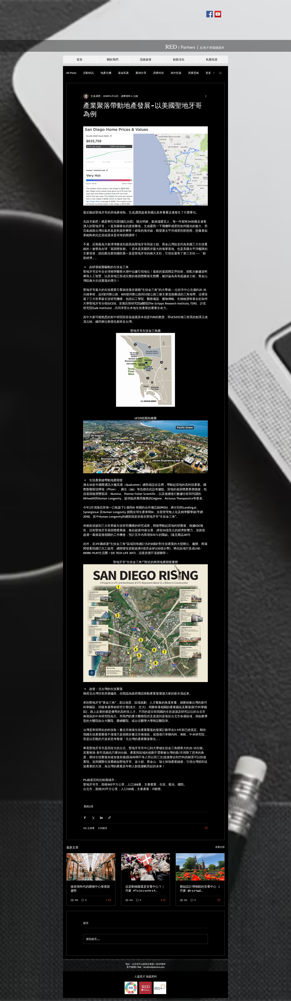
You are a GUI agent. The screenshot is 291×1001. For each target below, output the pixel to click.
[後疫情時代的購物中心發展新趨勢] (91, 867)
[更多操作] (206, 96)
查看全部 (220, 846)
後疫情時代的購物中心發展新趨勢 (90, 888)
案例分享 (141, 72)
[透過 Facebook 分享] (84, 817)
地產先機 (106, 72)
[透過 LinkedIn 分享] (101, 817)
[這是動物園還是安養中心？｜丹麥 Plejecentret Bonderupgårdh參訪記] (145, 867)
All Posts (71, 72)
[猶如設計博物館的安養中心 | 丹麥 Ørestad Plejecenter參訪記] (200, 867)
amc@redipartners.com (154, 967)
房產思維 (193, 72)
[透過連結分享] (109, 817)
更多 (208, 72)
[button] (220, 72)
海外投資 (176, 72)
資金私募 (123, 72)
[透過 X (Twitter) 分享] (93, 817)
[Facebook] (209, 14)
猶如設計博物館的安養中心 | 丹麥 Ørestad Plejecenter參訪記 (200, 889)
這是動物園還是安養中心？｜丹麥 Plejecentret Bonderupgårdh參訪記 (145, 889)
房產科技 (158, 72)
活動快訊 (88, 72)
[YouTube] (218, 14)
